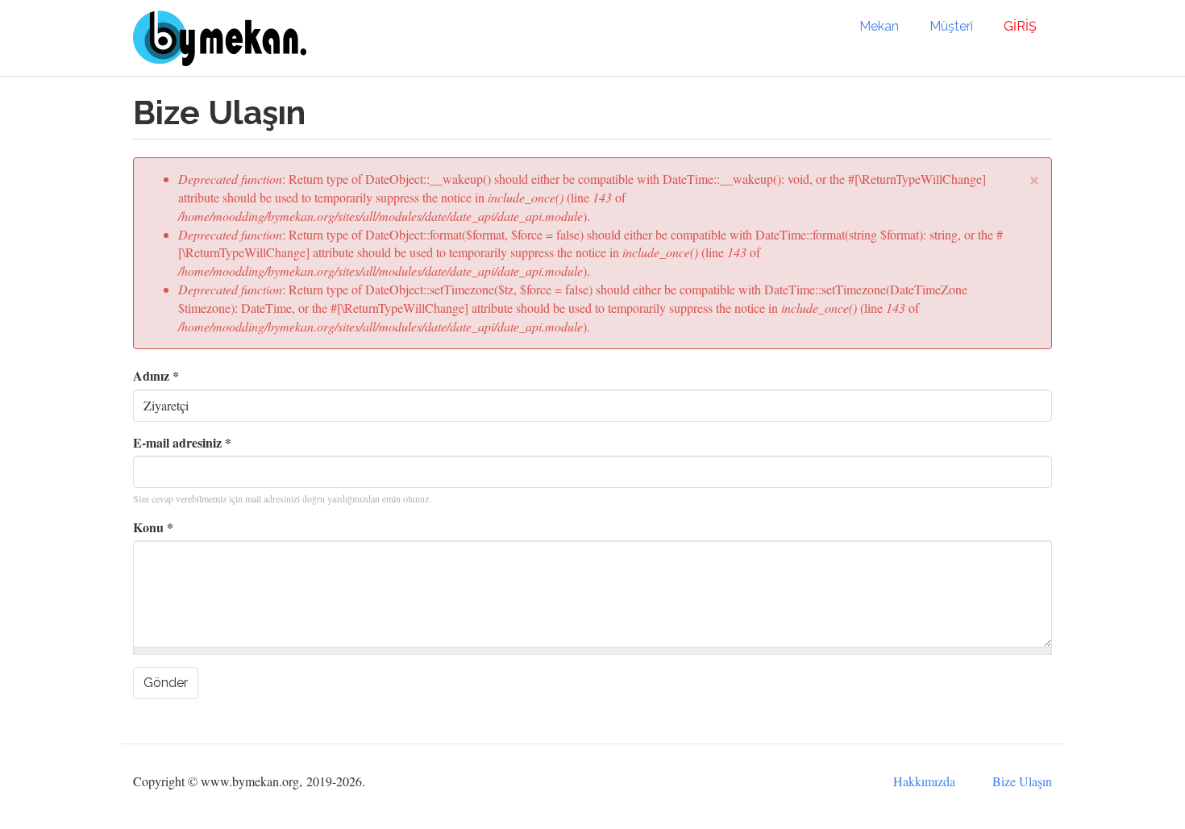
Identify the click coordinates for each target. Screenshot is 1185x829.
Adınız (156, 376)
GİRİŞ (1020, 26)
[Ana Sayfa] (225, 38)
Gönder (165, 682)
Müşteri (951, 26)
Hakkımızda (924, 781)
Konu (153, 527)
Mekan (879, 26)
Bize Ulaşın (1022, 781)
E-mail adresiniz (182, 443)
